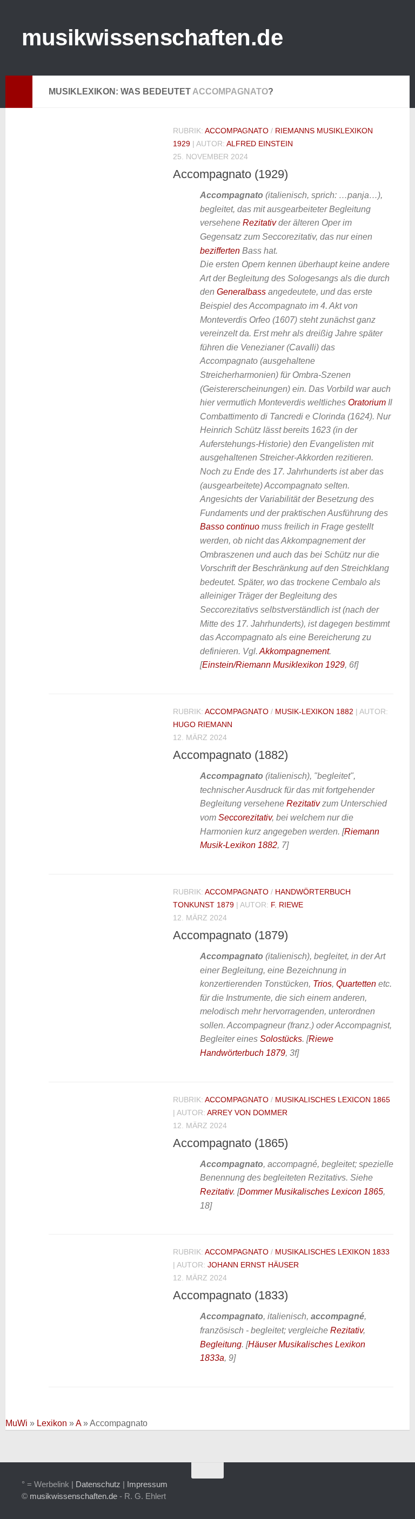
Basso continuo (229, 526)
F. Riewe (287, 904)
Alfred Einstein (259, 143)
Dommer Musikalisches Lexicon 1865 (311, 1191)
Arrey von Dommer (247, 1112)
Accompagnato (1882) (230, 755)
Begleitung (221, 1344)
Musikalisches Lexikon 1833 (332, 1251)
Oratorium (367, 402)
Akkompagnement (294, 651)
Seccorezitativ (245, 817)
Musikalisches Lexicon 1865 (332, 1099)
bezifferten (220, 250)
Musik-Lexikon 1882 (314, 711)
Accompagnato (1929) (230, 174)
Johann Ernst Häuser (253, 1264)
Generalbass (241, 291)
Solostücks (281, 1038)
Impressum (147, 1484)
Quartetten (356, 983)
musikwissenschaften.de (152, 37)
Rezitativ (259, 222)
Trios (322, 983)
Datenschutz (98, 1484)
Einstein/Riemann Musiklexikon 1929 (273, 664)
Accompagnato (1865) (230, 1143)
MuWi (16, 1423)
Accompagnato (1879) (230, 935)
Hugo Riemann (202, 724)
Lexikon (52, 1423)
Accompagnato (237, 130)
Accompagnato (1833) (230, 1295)
